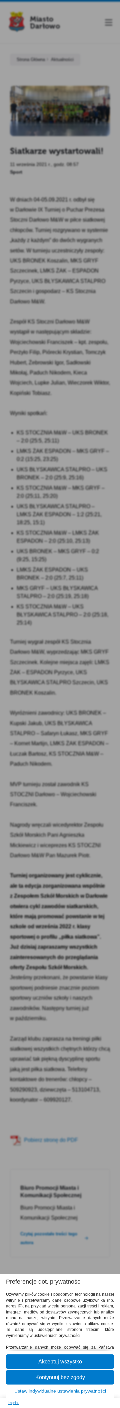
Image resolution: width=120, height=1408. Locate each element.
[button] (60, 1361)
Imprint (13, 1403)
